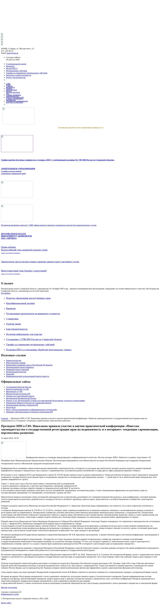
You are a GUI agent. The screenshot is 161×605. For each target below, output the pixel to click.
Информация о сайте (10, 594)
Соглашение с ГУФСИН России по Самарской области (34, 339)
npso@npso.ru (12, 53)
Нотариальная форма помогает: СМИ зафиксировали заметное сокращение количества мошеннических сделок (48, 225)
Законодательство (13, 360)
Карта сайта (6, 603)
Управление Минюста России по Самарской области (28, 403)
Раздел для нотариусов (16, 77)
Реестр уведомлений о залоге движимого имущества (15, 98)
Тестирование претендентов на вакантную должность (33, 313)
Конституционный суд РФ (17, 389)
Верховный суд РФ (14, 391)
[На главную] (2, 34)
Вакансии (11, 308)
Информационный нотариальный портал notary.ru (27, 376)
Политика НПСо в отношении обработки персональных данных (38, 349)
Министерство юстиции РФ (18, 394)
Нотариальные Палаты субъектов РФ (22, 405)
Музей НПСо (11, 68)
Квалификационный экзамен (20, 303)
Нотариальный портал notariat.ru (20, 367)
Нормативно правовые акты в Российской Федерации (29, 365)
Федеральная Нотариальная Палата (21, 398)
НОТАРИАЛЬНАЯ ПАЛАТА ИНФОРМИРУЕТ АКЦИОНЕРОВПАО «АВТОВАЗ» (16, 236)
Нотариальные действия (16, 71)
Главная (4, 418)
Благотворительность (17, 329)
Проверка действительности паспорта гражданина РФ (29, 412)
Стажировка (12, 318)
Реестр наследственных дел (13, 92)
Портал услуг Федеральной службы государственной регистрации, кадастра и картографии (45, 400)
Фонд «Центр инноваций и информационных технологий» (31, 410)
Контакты (10, 66)
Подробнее (5, 293)
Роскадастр (11, 407)
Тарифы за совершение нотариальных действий (30, 344)
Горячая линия (13, 324)
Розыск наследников (11, 89)
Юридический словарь (16, 363)
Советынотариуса (10, 86)
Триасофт (10, 374)
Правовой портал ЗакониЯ (17, 369)
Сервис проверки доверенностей (13, 95)
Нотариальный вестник (16, 372)
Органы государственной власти (20, 396)
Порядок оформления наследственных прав (28, 298)
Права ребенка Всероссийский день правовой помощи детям (24, 250)
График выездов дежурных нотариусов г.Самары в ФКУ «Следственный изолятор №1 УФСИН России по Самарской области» (58, 160)
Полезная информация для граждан (24, 334)
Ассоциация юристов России (18, 387)
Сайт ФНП (8, 84)
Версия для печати (9, 587)
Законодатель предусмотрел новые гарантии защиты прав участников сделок (40, 261)
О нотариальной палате (16, 64)
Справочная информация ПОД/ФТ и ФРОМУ (17, 101)
